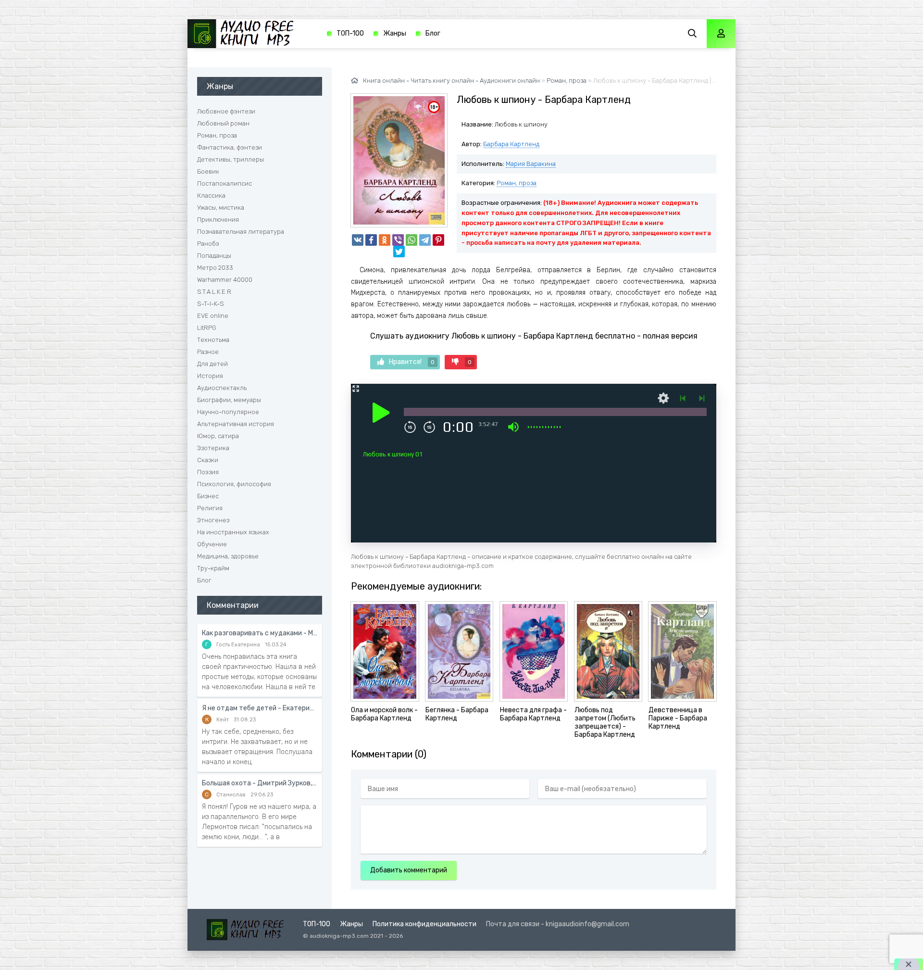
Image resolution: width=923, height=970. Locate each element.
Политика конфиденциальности (424, 924)
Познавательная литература (240, 231)
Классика (211, 195)
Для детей (212, 363)
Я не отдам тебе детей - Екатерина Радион (259, 708)
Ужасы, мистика (220, 207)
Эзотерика (213, 448)
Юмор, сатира (218, 436)
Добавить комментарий (408, 870)
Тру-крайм (213, 568)
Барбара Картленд (511, 144)
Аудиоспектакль (222, 387)
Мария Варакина (531, 163)
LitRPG (206, 327)
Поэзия (208, 472)
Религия (210, 508)
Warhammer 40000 (224, 279)
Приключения (218, 219)
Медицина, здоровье (228, 556)
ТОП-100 (350, 33)
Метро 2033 (215, 267)
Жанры (394, 33)
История (210, 375)
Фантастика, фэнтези (229, 147)
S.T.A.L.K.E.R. (215, 291)
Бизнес (208, 496)
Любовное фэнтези (226, 111)
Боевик (208, 171)
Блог (432, 33)
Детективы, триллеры (230, 159)
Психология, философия (234, 484)
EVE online (212, 315)
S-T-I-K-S (210, 303)
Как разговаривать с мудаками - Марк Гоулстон (259, 633)
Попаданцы (214, 255)
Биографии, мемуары (229, 399)
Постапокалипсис (224, 183)
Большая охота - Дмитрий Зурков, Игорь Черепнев (259, 783)
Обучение (212, 544)
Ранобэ (208, 243)
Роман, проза (516, 183)
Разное (208, 351)
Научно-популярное (228, 412)
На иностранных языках (233, 532)
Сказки (207, 460)
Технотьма (213, 339)
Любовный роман (223, 123)
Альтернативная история (235, 424)
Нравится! (412, 362)
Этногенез (213, 520)
